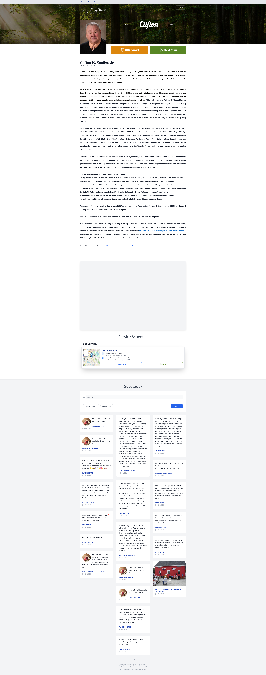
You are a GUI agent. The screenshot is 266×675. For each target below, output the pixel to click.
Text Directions (121, 364)
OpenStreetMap (135, 669)
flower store (136, 245)
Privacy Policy (127, 666)
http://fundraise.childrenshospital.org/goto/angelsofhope (161, 231)
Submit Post (177, 406)
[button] (91, 355)
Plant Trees (162, 364)
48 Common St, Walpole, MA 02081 (118, 360)
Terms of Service (138, 666)
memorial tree (105, 245)
